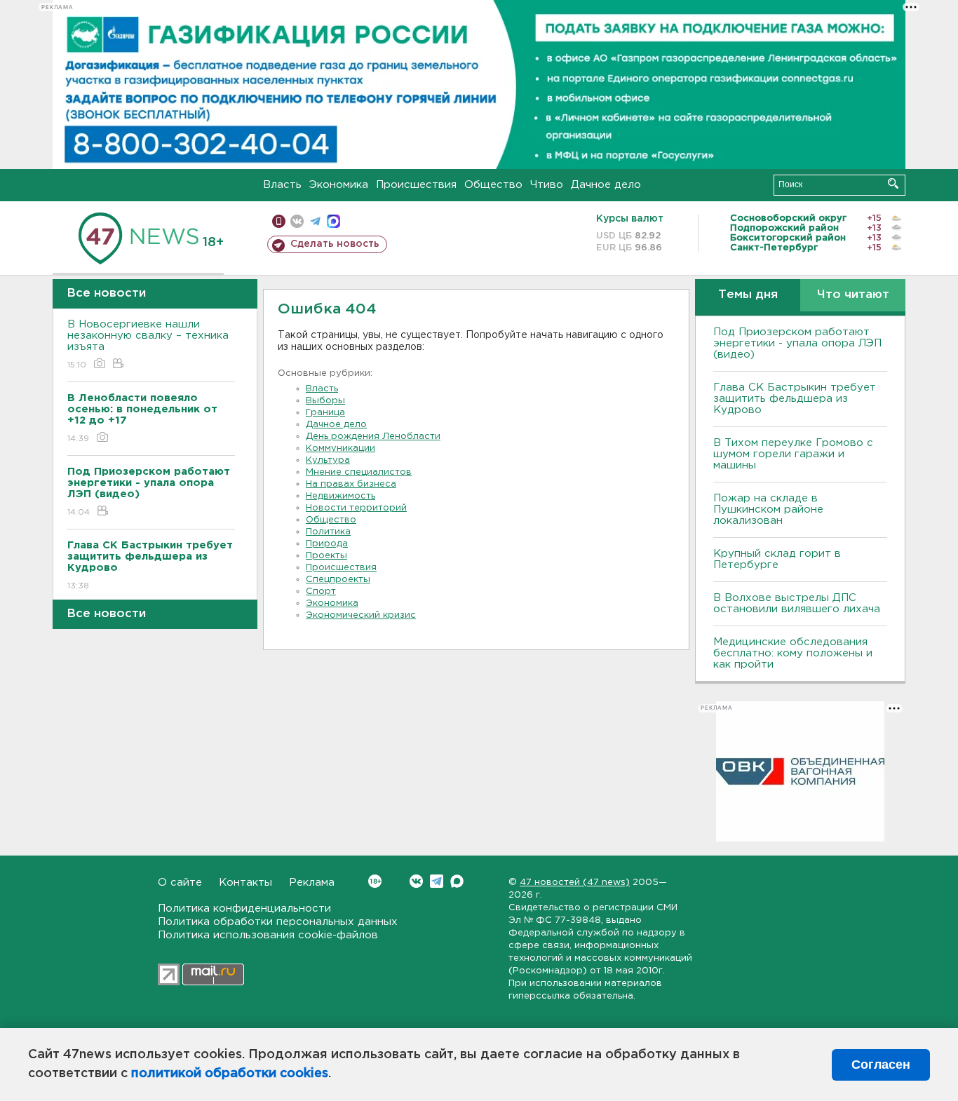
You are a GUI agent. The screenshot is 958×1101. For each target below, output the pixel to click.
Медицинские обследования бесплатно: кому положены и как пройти (792, 653)
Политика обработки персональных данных (278, 921)
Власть (282, 184)
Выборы (325, 401)
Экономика (338, 184)
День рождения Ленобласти (373, 436)
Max (457, 881)
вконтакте (297, 221)
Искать (893, 183)
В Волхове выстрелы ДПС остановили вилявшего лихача (796, 603)
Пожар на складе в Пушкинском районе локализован (768, 509)
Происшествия (416, 184)
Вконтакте (416, 881)
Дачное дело (606, 184)
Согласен (880, 1065)
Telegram (436, 881)
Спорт (321, 591)
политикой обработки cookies (229, 1073)
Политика (328, 532)
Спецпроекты (338, 579)
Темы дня (748, 295)
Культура (328, 460)
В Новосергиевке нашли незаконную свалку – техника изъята (148, 344)
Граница (325, 413)
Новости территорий (356, 508)
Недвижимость (340, 496)
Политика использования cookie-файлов (268, 935)
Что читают (853, 295)
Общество (493, 184)
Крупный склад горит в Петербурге (777, 559)
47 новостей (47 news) (575, 882)
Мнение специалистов (359, 472)
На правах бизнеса (351, 484)
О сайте (180, 882)
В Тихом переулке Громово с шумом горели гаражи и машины (793, 454)
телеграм (315, 221)
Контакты (245, 882)
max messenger (333, 221)
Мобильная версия (278, 221)
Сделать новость (334, 244)
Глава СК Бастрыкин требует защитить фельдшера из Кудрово (794, 398)
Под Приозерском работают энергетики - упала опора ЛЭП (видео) (797, 343)
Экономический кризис (361, 615)
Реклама (312, 882)
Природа (327, 544)
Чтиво (546, 184)
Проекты (326, 556)
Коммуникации (340, 448)
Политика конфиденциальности (244, 908)
